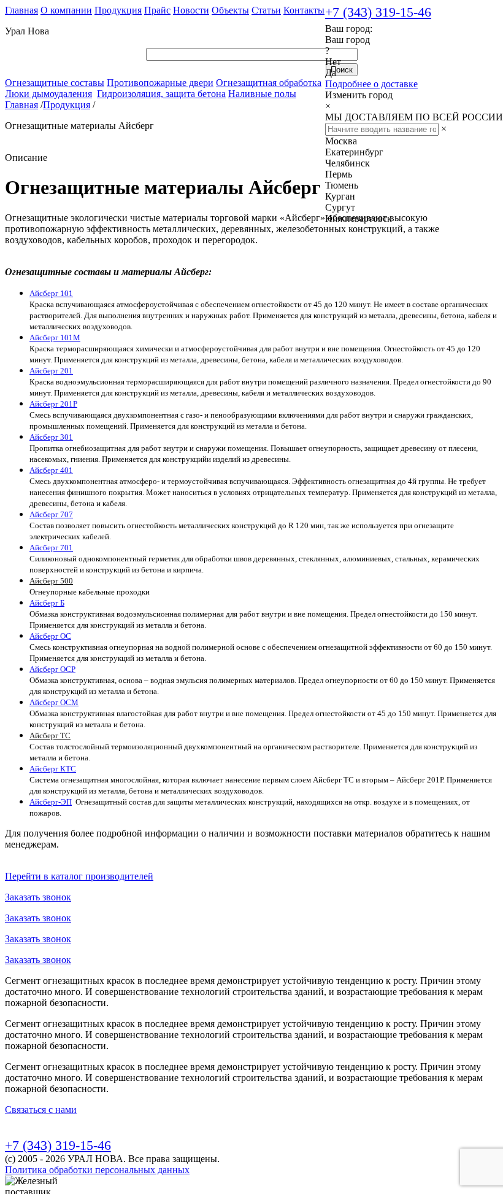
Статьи (266, 10)
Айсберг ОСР (52, 669)
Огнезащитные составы (54, 82)
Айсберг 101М (54, 337)
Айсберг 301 (51, 437)
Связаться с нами (41, 1109)
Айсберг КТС (52, 768)
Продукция (118, 10)
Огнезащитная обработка (268, 82)
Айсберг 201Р (53, 403)
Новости (191, 10)
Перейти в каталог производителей (79, 876)
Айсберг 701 (51, 547)
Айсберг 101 (51, 293)
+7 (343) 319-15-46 (378, 12)
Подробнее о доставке (371, 84)
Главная (21, 10)
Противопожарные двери (160, 82)
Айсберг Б (46, 602)
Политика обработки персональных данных (97, 1170)
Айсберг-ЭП (50, 801)
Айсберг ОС (50, 636)
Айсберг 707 (51, 514)
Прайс (157, 10)
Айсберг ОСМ (54, 702)
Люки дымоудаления (48, 93)
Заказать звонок (38, 897)
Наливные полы (262, 93)
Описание (26, 157)
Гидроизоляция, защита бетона (161, 93)
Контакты (303, 10)
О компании (66, 10)
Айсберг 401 (51, 470)
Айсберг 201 (51, 370)
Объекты (230, 10)
